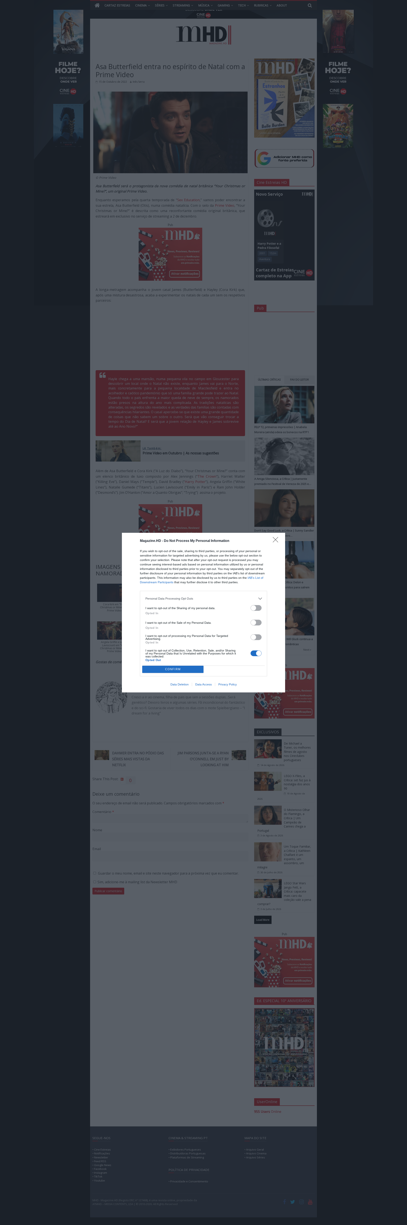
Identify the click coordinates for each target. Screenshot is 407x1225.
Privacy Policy (227, 684)
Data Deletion (179, 684)
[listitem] (203, 598)
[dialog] (203, 612)
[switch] (256, 608)
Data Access (203, 684)
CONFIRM (173, 669)
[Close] (277, 541)
